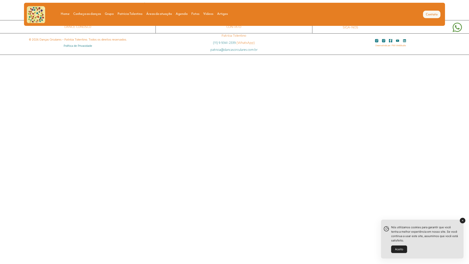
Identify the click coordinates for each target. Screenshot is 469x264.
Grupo (109, 13)
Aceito (399, 249)
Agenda (182, 13)
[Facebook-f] (390, 40)
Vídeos (208, 13)
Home (65, 13)
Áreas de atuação (159, 13)
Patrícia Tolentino (130, 13)
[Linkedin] (404, 40)
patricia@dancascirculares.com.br (234, 50)
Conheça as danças (87, 13)
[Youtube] (397, 40)
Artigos (222, 13)
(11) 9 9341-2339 (224, 43)
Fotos (195, 13)
